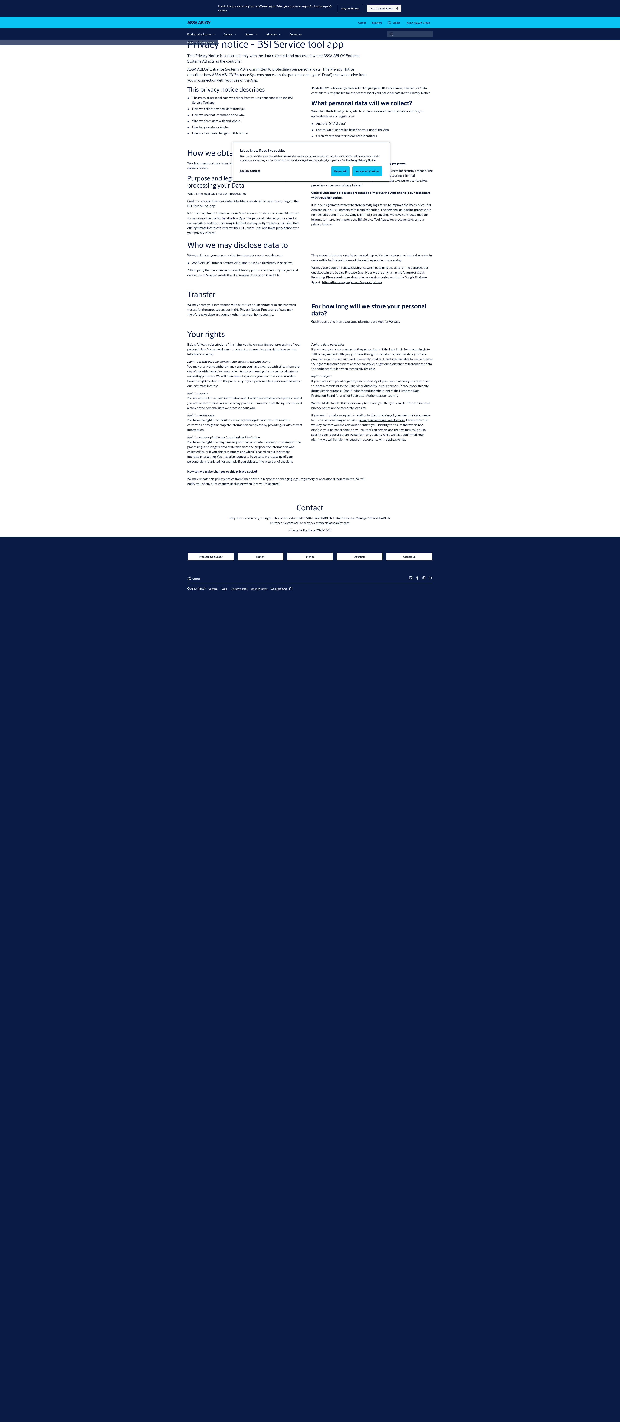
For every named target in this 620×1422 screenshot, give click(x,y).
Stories (249, 34)
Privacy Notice (367, 160)
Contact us (296, 34)
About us (271, 34)
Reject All (340, 171)
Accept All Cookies (367, 171)
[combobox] (410, 34)
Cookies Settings (250, 170)
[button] (350, 8)
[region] (311, 162)
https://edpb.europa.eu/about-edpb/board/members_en (350, 391)
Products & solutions (199, 34)
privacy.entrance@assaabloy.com (382, 420)
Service (228, 34)
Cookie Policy (350, 160)
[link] (384, 8)
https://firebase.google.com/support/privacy (352, 282)
